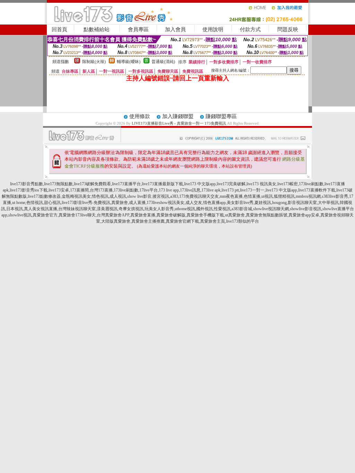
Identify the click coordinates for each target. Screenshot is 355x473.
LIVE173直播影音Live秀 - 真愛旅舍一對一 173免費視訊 (179, 123)
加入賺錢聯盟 (177, 116)
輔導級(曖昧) (128, 61)
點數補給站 (97, 29)
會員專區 (138, 29)
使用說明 (212, 29)
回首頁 (59, 29)
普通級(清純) (163, 61)
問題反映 (287, 29)
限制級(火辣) (94, 61)
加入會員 (175, 29)
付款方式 (250, 29)
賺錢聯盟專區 (221, 116)
